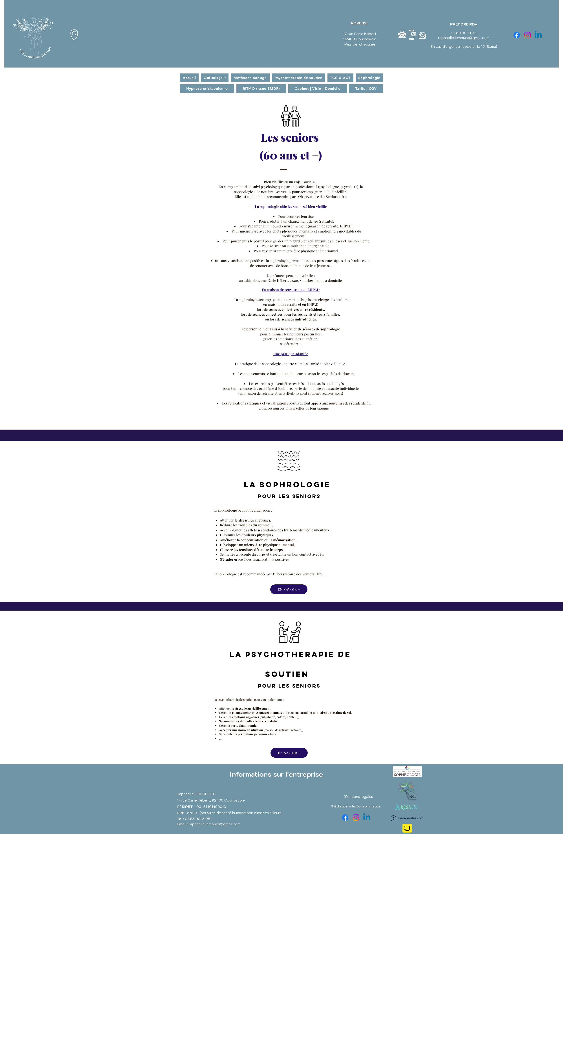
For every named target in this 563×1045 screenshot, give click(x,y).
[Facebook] (516, 35)
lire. (344, 196)
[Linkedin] (538, 35)
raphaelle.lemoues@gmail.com (464, 37)
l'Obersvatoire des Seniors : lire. (298, 574)
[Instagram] (527, 35)
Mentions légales (358, 796)
